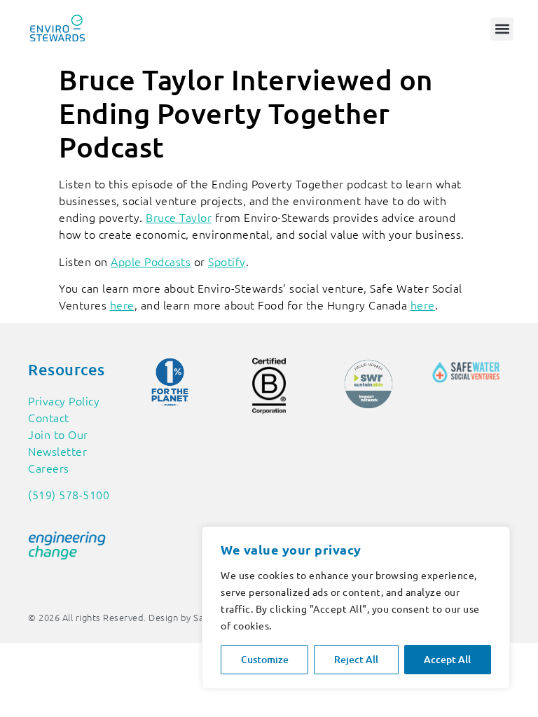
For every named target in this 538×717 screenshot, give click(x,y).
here (122, 304)
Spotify (227, 261)
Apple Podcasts (151, 261)
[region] (356, 608)
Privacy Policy (63, 400)
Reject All (356, 659)
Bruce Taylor (179, 217)
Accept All (447, 659)
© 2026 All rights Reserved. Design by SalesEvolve (136, 617)
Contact (48, 417)
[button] (501, 29)
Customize (265, 659)
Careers (48, 467)
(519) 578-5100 (68, 494)
